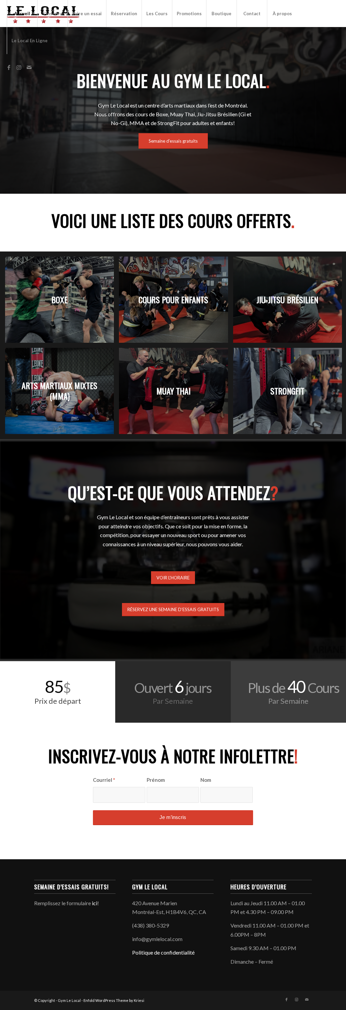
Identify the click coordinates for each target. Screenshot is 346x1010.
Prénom (156, 780)
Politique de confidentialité (163, 952)
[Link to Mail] (29, 67)
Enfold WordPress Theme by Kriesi (113, 1000)
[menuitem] (22, 13)
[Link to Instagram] (19, 67)
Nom (205, 780)
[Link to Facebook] (9, 67)
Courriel (104, 780)
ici (94, 903)
